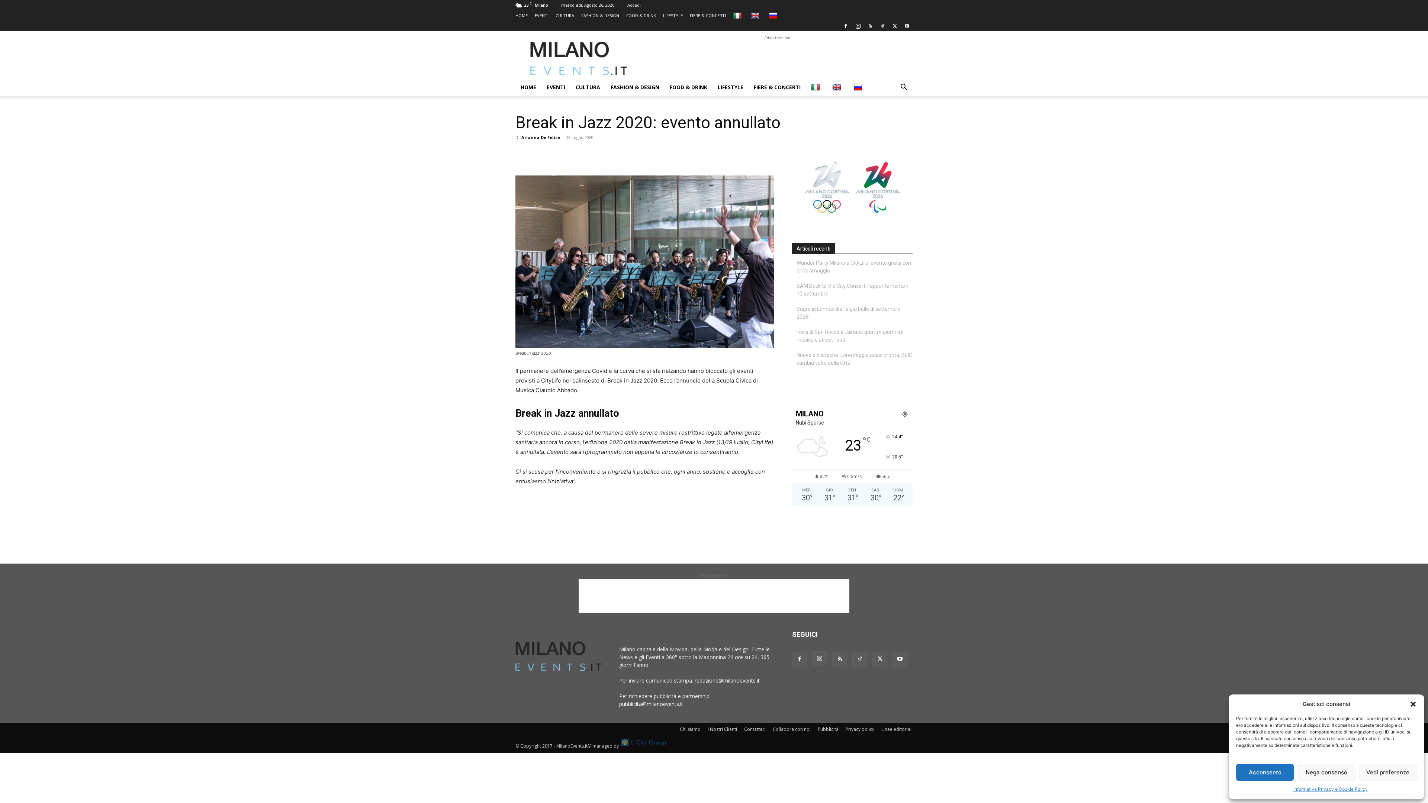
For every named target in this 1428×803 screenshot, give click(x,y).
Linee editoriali (897, 729)
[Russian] (774, 15)
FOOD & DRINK (641, 15)
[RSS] (870, 26)
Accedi (634, 5)
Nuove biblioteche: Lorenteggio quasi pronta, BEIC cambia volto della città (854, 359)
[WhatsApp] (557, 154)
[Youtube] (907, 26)
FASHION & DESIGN (600, 15)
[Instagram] (857, 26)
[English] (756, 15)
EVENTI (542, 15)
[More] (609, 154)
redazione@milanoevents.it (727, 680)
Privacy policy (860, 729)
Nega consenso (1326, 772)
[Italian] (738, 15)
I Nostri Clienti (722, 729)
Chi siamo (690, 729)
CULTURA (565, 15)
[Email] (591, 154)
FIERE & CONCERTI (708, 15)
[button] (1413, 704)
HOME (521, 15)
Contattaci (755, 729)
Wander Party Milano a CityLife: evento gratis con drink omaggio (854, 267)
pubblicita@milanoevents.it (651, 703)
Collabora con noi (792, 729)
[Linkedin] (574, 154)
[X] (894, 26)
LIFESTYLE (673, 15)
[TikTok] (882, 26)
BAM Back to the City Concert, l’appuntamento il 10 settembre (852, 290)
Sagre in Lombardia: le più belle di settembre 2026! (848, 313)
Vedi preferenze (1387, 772)
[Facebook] (845, 26)
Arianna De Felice (540, 137)
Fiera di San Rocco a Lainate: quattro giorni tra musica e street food (850, 336)
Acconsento (1265, 772)
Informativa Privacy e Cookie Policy (1330, 789)
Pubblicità (828, 729)
